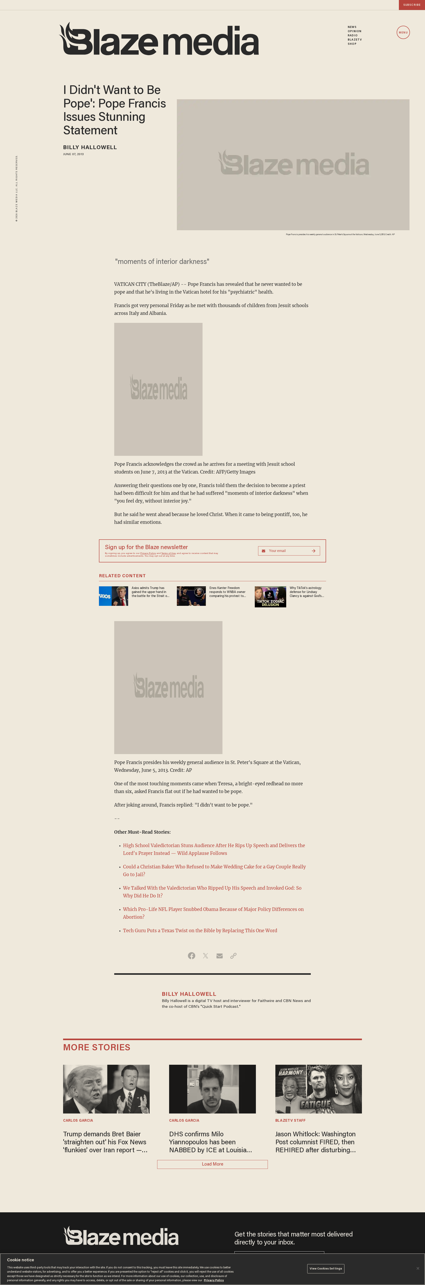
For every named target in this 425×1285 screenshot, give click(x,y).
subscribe (412, 5)
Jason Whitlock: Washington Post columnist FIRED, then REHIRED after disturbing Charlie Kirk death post (315, 1143)
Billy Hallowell (90, 148)
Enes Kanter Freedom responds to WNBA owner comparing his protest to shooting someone (227, 592)
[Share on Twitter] (205, 955)
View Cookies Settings (326, 1268)
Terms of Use (168, 553)
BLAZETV (355, 39)
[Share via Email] (219, 955)
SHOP (352, 44)
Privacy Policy (148, 553)
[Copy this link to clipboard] (233, 955)
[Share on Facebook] (191, 955)
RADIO (353, 35)
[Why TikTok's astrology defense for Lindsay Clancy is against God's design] (270, 596)
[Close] (418, 1268)
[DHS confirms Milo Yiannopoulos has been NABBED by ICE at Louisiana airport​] (212, 1088)
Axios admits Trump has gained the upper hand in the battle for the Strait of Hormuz (150, 592)
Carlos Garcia (78, 1121)
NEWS (352, 27)
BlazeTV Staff (290, 1121)
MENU (403, 32)
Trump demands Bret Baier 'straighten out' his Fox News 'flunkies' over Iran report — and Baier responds (104, 1143)
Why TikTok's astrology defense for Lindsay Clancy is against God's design (306, 592)
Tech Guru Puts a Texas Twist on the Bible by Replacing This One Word (200, 930)
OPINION (354, 31)
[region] (212, 1269)
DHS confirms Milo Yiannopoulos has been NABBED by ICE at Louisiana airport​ (211, 1143)
